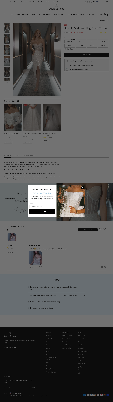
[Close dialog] (82, 187)
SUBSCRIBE (42, 211)
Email (31, 203)
